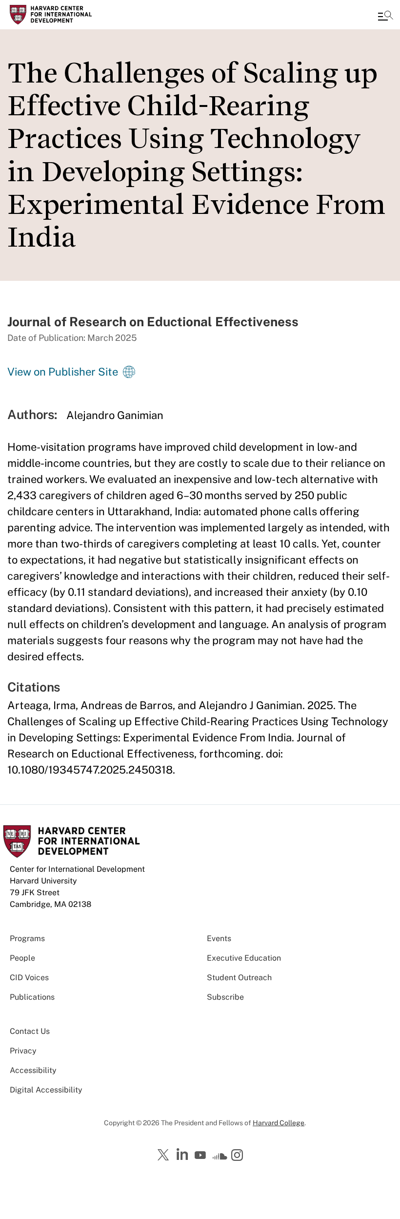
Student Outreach (239, 977)
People (22, 958)
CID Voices (29, 977)
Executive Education (244, 958)
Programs (27, 938)
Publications (32, 997)
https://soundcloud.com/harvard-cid (220, 1158)
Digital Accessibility (46, 1089)
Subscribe (225, 997)
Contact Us (30, 1031)
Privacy (23, 1050)
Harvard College (278, 1123)
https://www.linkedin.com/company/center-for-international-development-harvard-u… (183, 1154)
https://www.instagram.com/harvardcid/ (238, 1156)
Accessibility (33, 1070)
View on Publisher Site (62, 371)
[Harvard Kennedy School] (66, 14)
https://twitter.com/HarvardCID (165, 1155)
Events (219, 938)
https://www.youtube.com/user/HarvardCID (201, 1155)
